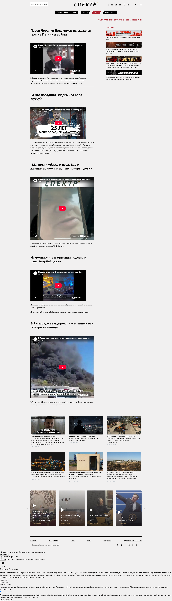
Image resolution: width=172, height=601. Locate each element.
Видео (96, 12)
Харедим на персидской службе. (84, 438)
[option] (43, 508)
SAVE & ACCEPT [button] (6, 600)
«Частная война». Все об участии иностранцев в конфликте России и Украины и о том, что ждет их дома (123, 51)
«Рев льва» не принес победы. (123, 439)
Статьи (85, 12)
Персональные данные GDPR (133, 541)
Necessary (5, 582)
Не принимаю (13, 557)
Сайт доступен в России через (120, 19)
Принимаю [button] (4, 557)
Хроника (73, 12)
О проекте (33, 541)
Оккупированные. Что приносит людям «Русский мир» (123, 38)
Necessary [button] (4, 580)
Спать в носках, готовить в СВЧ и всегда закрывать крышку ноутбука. (48, 474)
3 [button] (89, 528)
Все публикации (53, 541)
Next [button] (144, 508)
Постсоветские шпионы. (47, 440)
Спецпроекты (110, 12)
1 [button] (83, 528)
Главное (60, 12)
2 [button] (86, 528)
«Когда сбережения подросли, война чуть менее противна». (86, 475)
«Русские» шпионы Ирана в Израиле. (123, 475)
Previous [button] (28, 508)
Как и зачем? (4, 554)
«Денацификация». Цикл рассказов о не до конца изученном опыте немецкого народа (123, 78)
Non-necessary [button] (5, 589)
